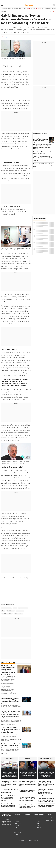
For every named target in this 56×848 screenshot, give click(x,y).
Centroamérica (17, 830)
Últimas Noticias (17, 832)
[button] (2, 5)
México (17, 825)
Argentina (39, 816)
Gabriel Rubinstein (6, 608)
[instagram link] (9, 822)
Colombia (17, 819)
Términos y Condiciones (49, 817)
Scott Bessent (10, 610)
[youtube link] (3, 825)
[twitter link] (6, 822)
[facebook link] (3, 822)
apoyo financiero (23, 608)
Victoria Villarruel (18, 8)
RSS (17, 834)
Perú (17, 827)
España (17, 821)
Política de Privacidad (49, 820)
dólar (3, 610)
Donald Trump (20, 610)
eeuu (15, 608)
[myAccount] (54, 5)
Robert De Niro (11, 8)
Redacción (28, 816)
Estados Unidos (17, 823)
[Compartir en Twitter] (8, 66)
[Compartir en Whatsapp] (2, 66)
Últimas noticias (19, 613)
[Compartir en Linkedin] (12, 66)
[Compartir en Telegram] (15, 66)
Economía (4, 11)
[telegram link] (6, 825)
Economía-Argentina (7, 613)
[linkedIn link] (9, 825)
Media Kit (39, 827)
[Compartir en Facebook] (5, 66)
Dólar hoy (32, 8)
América (17, 816)
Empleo (28, 819)
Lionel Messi (46, 8)
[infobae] (28, 5)
